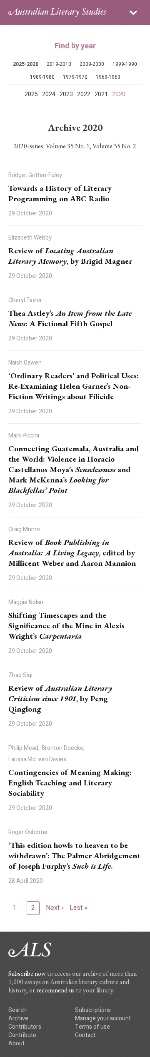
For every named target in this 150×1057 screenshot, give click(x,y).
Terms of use (92, 1026)
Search (17, 1010)
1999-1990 (124, 64)
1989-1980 (42, 77)
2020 (118, 94)
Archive (18, 1018)
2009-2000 (92, 64)
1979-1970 (75, 77)
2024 (48, 94)
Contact (85, 1035)
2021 (101, 94)
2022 (83, 94)
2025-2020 (25, 64)
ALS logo (57, 12)
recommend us (55, 990)
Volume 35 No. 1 (68, 146)
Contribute (22, 1035)
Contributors (24, 1026)
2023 (66, 94)
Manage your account (103, 1018)
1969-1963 (108, 77)
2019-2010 (59, 64)
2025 (31, 94)
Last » (79, 908)
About (16, 1043)
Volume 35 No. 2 (114, 146)
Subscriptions (93, 1010)
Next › (54, 908)
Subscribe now (27, 973)
